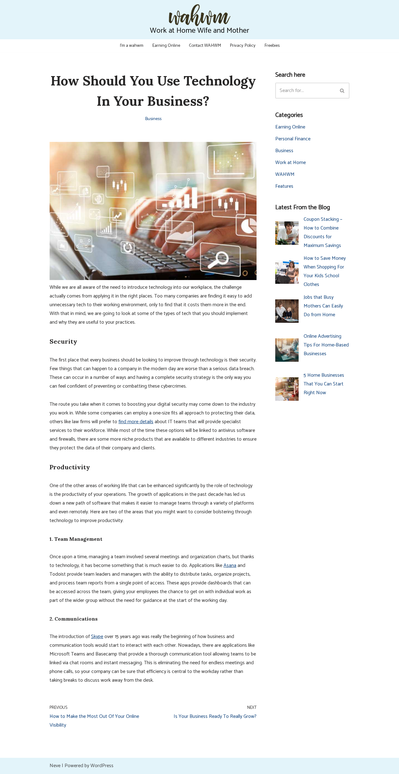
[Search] (342, 91)
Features (284, 186)
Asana (230, 565)
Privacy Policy (243, 45)
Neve (55, 766)
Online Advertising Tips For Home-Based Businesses (326, 345)
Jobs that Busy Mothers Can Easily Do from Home (323, 306)
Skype (97, 636)
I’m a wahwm (131, 45)
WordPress (101, 766)
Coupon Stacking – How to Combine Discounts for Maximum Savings (323, 232)
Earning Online (166, 45)
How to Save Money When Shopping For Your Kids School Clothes (325, 271)
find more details (135, 422)
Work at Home (290, 162)
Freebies (272, 45)
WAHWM (285, 174)
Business (153, 119)
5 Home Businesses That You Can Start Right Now (324, 384)
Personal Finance (292, 139)
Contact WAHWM (205, 45)
